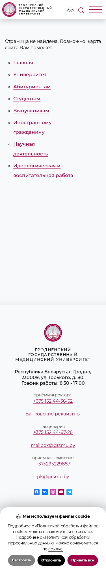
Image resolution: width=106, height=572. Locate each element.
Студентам (26, 98)
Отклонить (51, 560)
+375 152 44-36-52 (53, 401)
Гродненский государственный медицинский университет (35, 9)
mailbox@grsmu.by (53, 445)
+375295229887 (53, 464)
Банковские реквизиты (53, 414)
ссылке (85, 531)
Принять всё (82, 560)
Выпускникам (31, 110)
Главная (23, 62)
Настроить (21, 560)
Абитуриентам (32, 87)
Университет (29, 74)
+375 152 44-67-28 (53, 432)
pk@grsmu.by (53, 476)
